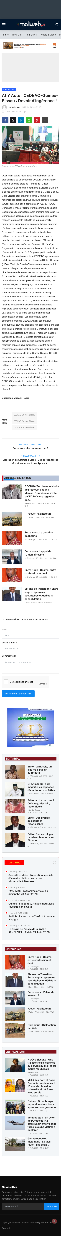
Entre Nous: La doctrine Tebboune (39, 534)
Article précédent (32, 444)
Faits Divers (31, 34)
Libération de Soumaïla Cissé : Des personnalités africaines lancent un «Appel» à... (30, 461)
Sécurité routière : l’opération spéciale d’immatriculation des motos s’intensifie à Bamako (30, 878)
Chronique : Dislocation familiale (42, 1026)
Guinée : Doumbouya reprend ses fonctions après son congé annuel (42, 1104)
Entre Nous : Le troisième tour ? (30, 448)
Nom (4, 629)
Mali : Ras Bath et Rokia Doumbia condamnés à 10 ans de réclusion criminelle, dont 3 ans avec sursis (41, 1086)
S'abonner (51, 1206)
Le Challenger (30, 539)
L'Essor (27, 602)
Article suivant (29, 456)
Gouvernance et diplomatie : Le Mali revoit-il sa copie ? (39, 1141)
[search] (57, 24)
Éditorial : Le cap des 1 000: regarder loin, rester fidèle (41, 803)
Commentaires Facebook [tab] (35, 619)
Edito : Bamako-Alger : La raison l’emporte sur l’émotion (41, 837)
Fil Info (5, 34)
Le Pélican (32, 776)
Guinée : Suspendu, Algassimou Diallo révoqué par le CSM (31, 905)
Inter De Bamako (34, 810)
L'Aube (30, 517)
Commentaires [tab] (11, 619)
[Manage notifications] (54, 1221)
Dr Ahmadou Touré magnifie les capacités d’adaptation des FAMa (41, 787)
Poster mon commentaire (18, 693)
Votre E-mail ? (9, 642)
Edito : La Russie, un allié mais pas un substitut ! (40, 769)
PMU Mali (17, 34)
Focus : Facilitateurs (39, 513)
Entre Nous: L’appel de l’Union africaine (38, 553)
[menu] (4, 24)
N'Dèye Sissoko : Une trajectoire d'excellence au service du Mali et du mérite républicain (42, 1064)
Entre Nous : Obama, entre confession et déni (40, 571)
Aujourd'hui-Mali (31, 503)
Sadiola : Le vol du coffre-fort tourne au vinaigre (32, 918)
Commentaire (9, 655)
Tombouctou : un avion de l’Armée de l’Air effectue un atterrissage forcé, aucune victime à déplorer (42, 1124)
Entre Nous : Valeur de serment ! (41, 994)
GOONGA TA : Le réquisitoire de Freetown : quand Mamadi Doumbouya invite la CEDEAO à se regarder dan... (42, 493)
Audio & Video (48, 34)
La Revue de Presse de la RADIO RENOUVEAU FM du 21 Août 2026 (29, 930)
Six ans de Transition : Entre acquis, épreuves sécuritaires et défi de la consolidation (41, 593)
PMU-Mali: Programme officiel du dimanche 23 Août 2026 (28, 892)
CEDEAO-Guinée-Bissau (24, 414)
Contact (6, 1228)
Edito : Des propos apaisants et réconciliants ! (39, 820)
